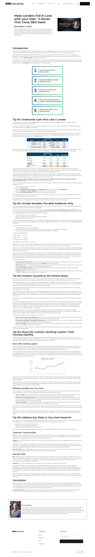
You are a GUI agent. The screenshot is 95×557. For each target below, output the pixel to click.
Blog (77, 3)
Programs (41, 538)
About (33, 3)
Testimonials (51, 3)
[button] (41, 3)
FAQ (59, 3)
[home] (14, 3)
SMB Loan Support (68, 3)
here (72, 491)
